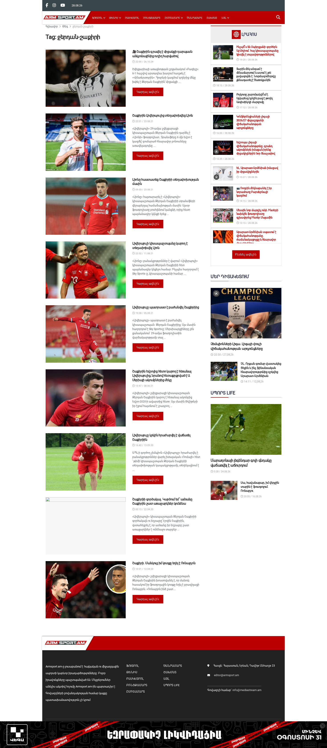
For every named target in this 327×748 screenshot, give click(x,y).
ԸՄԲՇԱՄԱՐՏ (172, 17)
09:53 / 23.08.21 (144, 189)
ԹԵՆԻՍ (113, 17)
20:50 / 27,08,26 (223, 354)
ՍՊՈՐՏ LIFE (172, 685)
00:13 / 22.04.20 (144, 509)
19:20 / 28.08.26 (248, 59)
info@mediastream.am (246, 690)
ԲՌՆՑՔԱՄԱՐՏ (151, 17)
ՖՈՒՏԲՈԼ (97, 17)
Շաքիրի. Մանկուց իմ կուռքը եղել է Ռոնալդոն (164, 563)
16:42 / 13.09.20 (144, 445)
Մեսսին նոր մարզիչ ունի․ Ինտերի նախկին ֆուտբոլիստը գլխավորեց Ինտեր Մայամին (257, 214)
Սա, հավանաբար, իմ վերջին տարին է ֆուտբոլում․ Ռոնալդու (260, 486)
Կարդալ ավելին (148, 91)
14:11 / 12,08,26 (253, 381)
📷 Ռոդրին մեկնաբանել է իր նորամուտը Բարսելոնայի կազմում (254, 192)
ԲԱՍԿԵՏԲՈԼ (132, 17)
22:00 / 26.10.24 (144, 61)
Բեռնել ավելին (246, 254)
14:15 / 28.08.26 (248, 201)
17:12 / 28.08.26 (248, 107)
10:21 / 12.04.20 (144, 569)
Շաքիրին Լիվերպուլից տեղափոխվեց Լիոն (162, 115)
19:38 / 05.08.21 (144, 313)
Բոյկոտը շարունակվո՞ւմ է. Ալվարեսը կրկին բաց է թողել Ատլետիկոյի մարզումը (254, 98)
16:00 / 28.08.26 (225, 133)
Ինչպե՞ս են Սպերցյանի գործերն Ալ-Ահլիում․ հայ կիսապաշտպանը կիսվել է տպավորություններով (257, 50)
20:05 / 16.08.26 (252, 496)
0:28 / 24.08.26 (221, 471)
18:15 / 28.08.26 (225, 85)
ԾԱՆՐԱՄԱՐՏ (194, 17)
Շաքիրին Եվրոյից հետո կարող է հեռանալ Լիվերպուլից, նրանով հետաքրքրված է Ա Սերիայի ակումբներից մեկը (162, 376)
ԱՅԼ (224, 17)
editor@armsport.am (226, 675)
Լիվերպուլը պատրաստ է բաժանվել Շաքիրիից (165, 307)
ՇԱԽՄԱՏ (212, 17)
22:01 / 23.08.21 (144, 121)
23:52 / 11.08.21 (144, 253)
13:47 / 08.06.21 (144, 385)
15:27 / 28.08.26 (248, 177)
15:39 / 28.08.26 (225, 159)
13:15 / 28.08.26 (248, 223)
